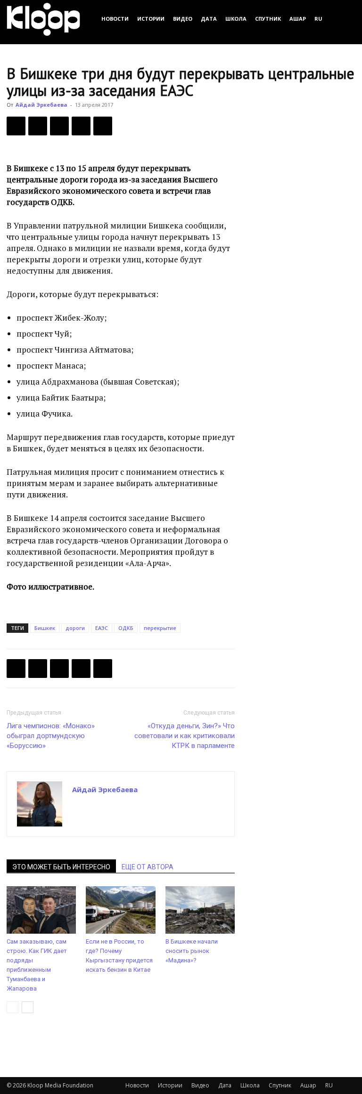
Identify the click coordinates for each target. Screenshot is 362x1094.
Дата (209, 18)
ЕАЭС (101, 627)
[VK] (59, 126)
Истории (151, 18)
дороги (75, 627)
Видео (182, 18)
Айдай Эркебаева (41, 104)
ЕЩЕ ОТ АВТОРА (147, 867)
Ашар (297, 18)
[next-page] (27, 1007)
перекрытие (160, 627)
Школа (236, 18)
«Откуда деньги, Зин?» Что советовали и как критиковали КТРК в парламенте (184, 736)
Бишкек (44, 627)
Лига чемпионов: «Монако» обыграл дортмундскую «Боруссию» (51, 736)
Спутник (268, 18)
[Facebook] (16, 126)
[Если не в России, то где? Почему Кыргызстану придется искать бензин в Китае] (120, 910)
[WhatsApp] (102, 126)
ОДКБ (125, 627)
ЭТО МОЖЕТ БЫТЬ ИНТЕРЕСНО (61, 867)
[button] (344, 18)
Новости (115, 18)
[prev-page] (12, 1007)
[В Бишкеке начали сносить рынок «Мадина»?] (200, 910)
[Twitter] (37, 126)
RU (318, 18)
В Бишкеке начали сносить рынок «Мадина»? (191, 951)
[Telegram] (81, 126)
